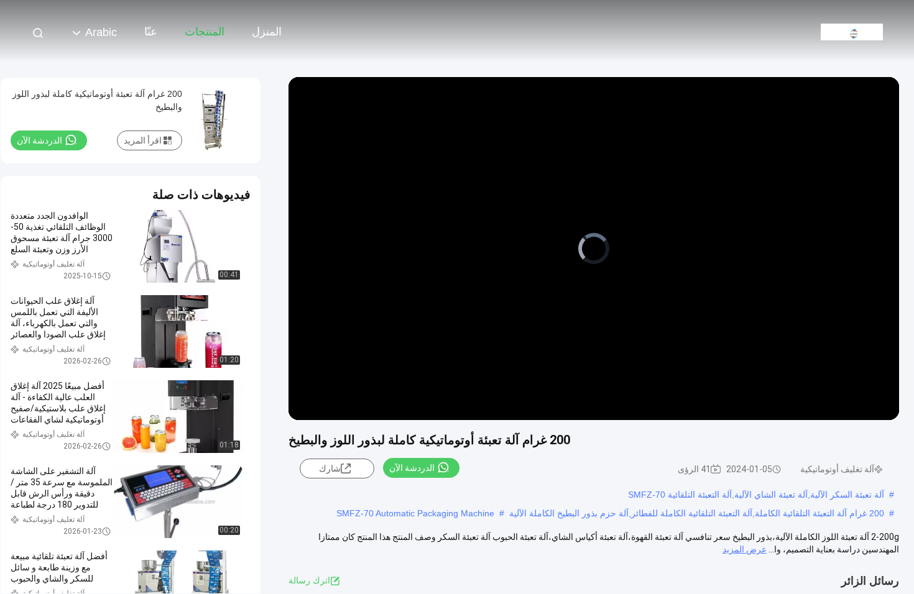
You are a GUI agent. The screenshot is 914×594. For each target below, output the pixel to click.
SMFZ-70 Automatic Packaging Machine (415, 513)
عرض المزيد (744, 549)
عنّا (150, 31)
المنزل (267, 31)
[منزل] (852, 31)
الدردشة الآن (412, 468)
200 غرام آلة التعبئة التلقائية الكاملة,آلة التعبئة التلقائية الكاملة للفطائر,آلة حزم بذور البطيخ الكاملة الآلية (696, 513)
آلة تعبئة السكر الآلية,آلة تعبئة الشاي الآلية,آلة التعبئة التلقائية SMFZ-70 (756, 495)
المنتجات (204, 31)
